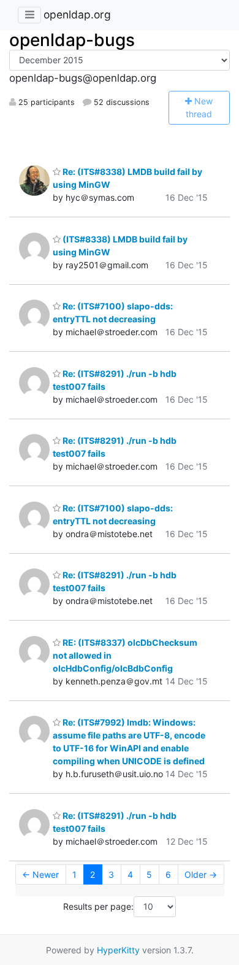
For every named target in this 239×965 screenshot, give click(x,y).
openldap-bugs (72, 39)
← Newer (40, 874)
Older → (200, 874)
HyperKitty (118, 950)
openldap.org (77, 14)
